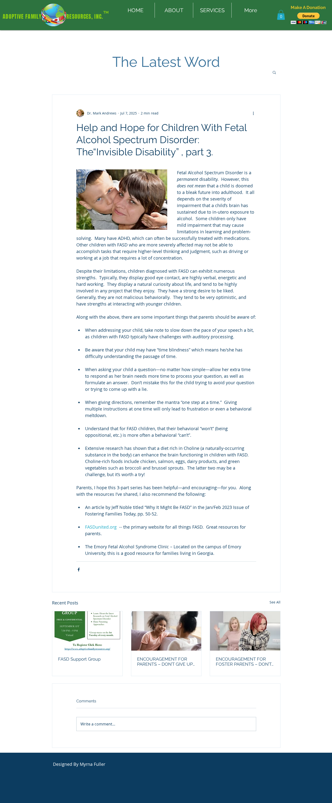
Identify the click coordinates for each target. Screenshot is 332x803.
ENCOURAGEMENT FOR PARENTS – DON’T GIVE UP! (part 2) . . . (165, 661)
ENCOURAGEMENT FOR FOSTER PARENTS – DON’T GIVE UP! (243, 661)
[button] (281, 15)
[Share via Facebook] (78, 569)
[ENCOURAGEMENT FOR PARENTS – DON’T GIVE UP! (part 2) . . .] (166, 631)
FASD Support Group (79, 659)
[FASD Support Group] (87, 631)
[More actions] (253, 113)
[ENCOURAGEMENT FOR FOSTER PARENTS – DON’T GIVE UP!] (245, 631)
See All (275, 602)
